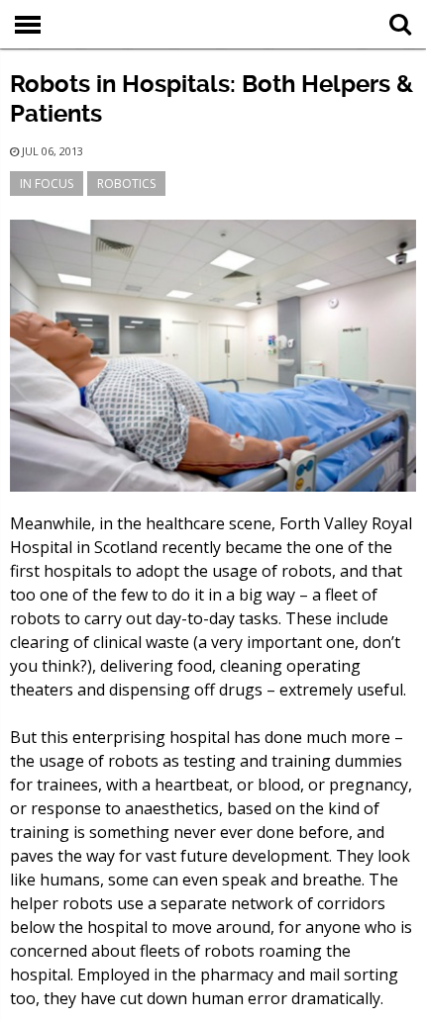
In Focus (46, 183)
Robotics (126, 183)
